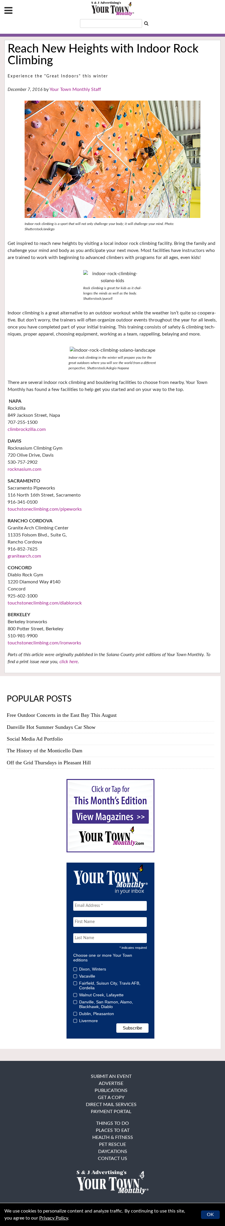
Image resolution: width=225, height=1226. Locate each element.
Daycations (112, 1151)
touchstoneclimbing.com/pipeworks (45, 509)
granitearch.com (24, 556)
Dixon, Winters (92, 969)
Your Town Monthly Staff (75, 89)
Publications (111, 1090)
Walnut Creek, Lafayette (101, 995)
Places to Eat (112, 1130)
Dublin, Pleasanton (96, 1013)
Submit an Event (111, 1076)
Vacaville (87, 976)
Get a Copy (111, 1097)
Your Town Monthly (112, 8)
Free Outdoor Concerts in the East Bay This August (62, 715)
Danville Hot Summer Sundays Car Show (51, 727)
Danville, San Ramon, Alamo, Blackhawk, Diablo (106, 1004)
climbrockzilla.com (27, 429)
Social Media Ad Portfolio (35, 739)
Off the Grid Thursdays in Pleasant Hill (49, 763)
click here (68, 661)
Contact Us (112, 1158)
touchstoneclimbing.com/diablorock (45, 603)
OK (210, 1214)
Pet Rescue (112, 1144)
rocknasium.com (24, 469)
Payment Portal (111, 1111)
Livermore (88, 1020)
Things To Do (112, 1123)
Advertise (111, 1083)
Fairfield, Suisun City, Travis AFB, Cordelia (109, 985)
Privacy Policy (53, 1218)
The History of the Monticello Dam (44, 750)
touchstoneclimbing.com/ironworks (44, 643)
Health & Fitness (112, 1137)
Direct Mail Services (111, 1104)
